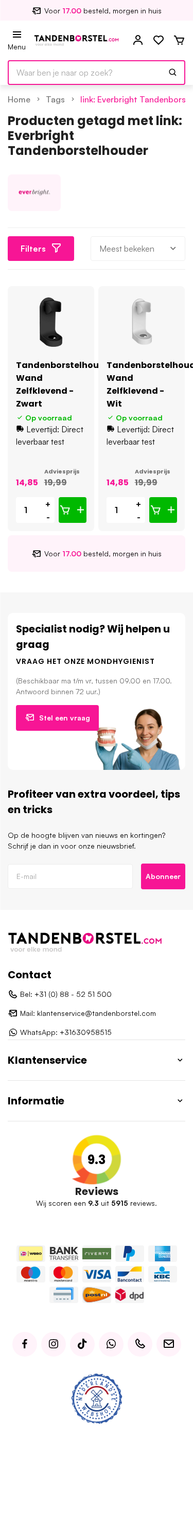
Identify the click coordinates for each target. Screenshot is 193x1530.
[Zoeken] (173, 72)
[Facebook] (24, 1344)
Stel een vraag (64, 717)
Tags (55, 99)
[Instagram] (53, 1344)
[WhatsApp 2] (111, 1344)
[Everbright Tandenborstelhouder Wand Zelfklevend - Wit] (142, 322)
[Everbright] (34, 192)
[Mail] (168, 1344)
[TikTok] (82, 1344)
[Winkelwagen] (179, 40)
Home (19, 99)
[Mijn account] (138, 40)
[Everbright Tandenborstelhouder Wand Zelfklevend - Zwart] (51, 322)
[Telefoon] (140, 1344)
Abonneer (163, 876)
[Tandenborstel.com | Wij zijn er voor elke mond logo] (76, 39)
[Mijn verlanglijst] (158, 40)
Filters (33, 248)
